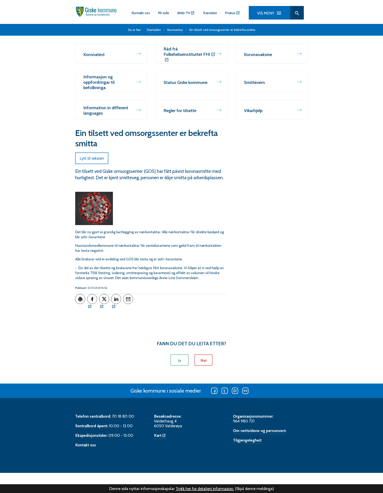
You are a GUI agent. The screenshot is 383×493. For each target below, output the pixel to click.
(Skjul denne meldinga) (254, 488)
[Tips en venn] (128, 299)
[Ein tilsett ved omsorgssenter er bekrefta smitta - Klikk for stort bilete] (94, 208)
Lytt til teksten (92, 158)
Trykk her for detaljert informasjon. (205, 488)
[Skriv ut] (80, 299)
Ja (179, 360)
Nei (203, 360)
